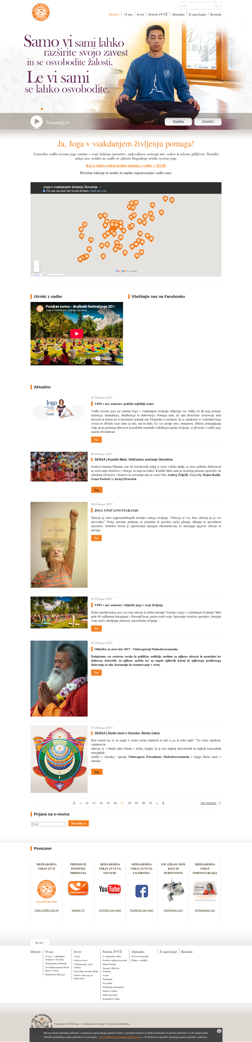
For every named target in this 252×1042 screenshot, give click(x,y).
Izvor (140, 14)
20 (143, 803)
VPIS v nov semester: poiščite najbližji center (124, 403)
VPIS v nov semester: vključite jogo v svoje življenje (128, 605)
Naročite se (78, 823)
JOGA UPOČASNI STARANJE (116, 510)
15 (108, 803)
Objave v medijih (139, 960)
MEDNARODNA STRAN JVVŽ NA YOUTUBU (110, 868)
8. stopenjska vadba (112, 956)
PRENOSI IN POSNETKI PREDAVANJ (78, 868)
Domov (114, 14)
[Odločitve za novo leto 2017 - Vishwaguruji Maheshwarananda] (59, 715)
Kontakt (215, 14)
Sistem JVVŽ (158, 14)
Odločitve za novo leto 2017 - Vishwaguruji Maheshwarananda (136, 649)
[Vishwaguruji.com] (205, 904)
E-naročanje (197, 14)
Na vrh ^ (39, 942)
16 (115, 803)
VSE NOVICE (208, 803)
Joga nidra (107, 983)
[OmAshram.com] (173, 904)
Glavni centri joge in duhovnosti (83, 977)
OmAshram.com (173, 910)
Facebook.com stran (141, 910)
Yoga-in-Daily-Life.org (46, 910)
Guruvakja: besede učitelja (86, 971)
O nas (128, 14)
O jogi (77, 956)
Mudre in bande (110, 990)
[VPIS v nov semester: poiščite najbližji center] (59, 419)
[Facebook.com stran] (141, 904)
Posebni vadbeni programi (115, 960)
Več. (97, 490)
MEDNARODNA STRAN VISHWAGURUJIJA (205, 868)
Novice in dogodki (140, 956)
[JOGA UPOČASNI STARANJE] (59, 586)
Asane (105, 975)
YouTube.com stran (110, 910)
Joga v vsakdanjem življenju (41, 14)
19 (136, 803)
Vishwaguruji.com (205, 910)
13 (93, 803)
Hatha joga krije (110, 994)
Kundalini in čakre (111, 998)
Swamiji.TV (78, 910)
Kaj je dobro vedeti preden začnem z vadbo (119, 165)
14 (101, 803)
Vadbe (178, 121)
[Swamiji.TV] (78, 904)
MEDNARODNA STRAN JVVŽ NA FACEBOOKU (142, 868)
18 (129, 803)
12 (86, 803)
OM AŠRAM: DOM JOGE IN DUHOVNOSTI (173, 868)
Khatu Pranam (109, 964)
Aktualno (178, 14)
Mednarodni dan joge (55, 974)
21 (150, 803)
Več (96, 439)
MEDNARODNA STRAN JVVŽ (46, 868)
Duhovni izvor (80, 960)
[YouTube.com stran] (110, 904)
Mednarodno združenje (56, 963)
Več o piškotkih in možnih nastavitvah (119, 1037)
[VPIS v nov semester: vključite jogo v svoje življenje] (59, 627)
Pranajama (107, 979)
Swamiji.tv (58, 122)
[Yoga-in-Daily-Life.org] (46, 904)
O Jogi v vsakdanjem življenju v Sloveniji (55, 958)
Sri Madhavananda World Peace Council (57, 969)
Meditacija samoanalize (113, 986)
